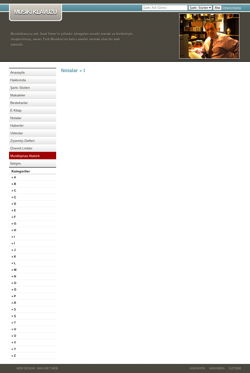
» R (13, 303)
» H (13, 230)
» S (13, 309)
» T (13, 322)
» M (13, 269)
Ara (217, 8)
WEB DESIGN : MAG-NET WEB (37, 368)
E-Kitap (15, 110)
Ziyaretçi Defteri (22, 141)
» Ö (13, 289)
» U (13, 329)
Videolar (16, 133)
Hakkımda (18, 80)
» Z (13, 355)
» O (13, 283)
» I (13, 236)
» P (13, 296)
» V (13, 342)
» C (13, 190)
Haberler (17, 125)
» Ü (13, 336)
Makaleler (17, 95)
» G (13, 223)
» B (13, 184)
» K (13, 256)
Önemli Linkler (21, 148)
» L (13, 263)
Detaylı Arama (231, 8)
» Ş (13, 316)
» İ (13, 243)
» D (13, 203)
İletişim (15, 163)
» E (13, 210)
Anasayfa (17, 72)
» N (13, 276)
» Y (13, 349)
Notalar (15, 118)
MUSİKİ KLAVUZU (35, 12)
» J (13, 250)
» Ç (13, 197)
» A (13, 177)
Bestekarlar (19, 103)
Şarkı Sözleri (20, 88)
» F (13, 217)
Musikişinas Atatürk (25, 156)
